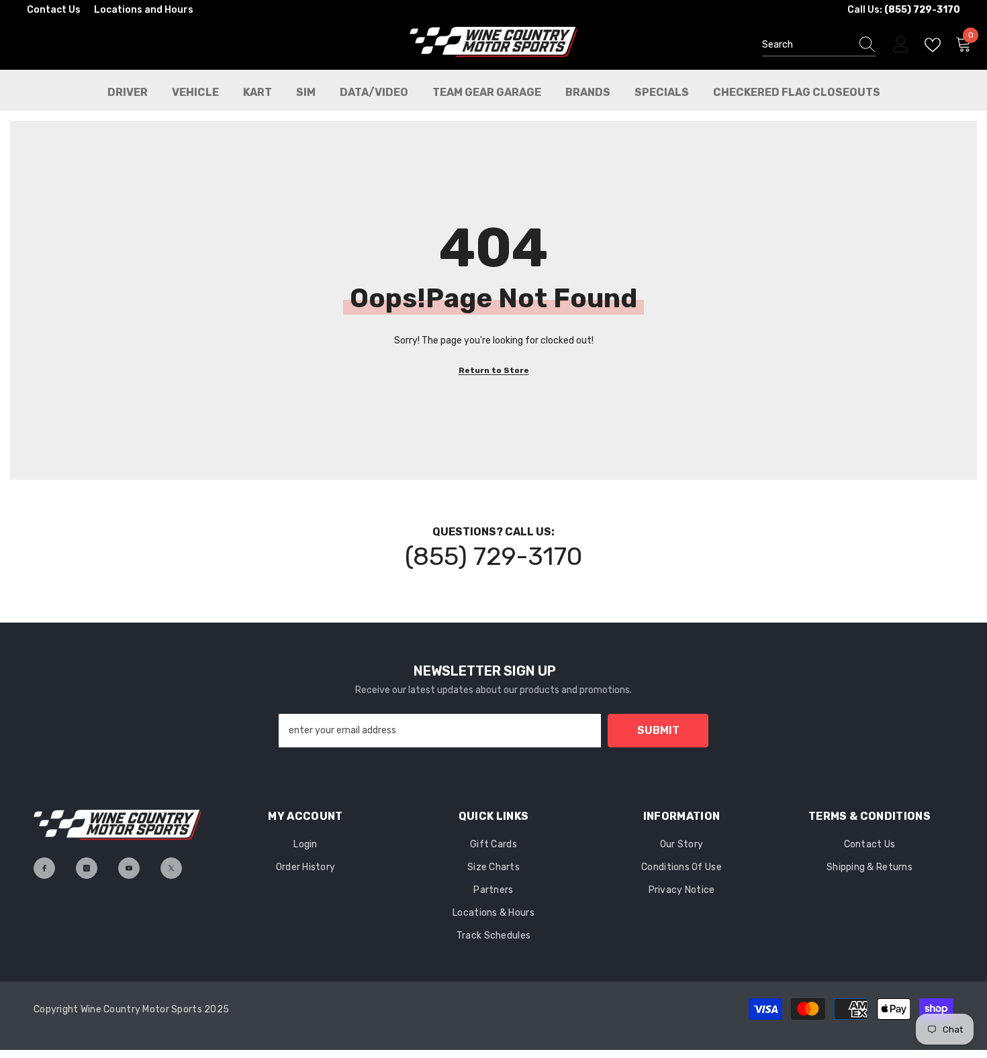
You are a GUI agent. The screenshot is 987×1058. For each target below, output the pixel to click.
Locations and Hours (143, 9)
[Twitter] (171, 868)
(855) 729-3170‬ (493, 556)
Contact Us (54, 9)
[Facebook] (44, 868)
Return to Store (494, 370)
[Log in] (901, 45)
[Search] (819, 45)
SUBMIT (658, 730)
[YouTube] (129, 868)
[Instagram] (86, 868)
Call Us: (903, 9)
